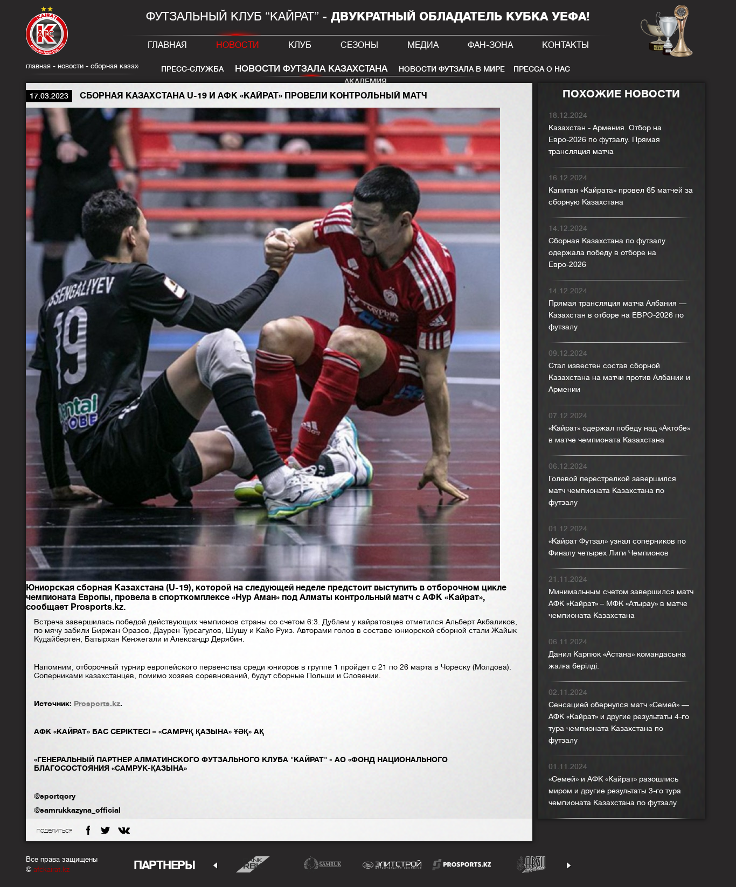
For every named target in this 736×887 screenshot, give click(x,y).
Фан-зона (490, 45)
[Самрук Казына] (322, 864)
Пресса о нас (541, 69)
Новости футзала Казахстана (311, 69)
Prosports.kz (97, 703)
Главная (167, 45)
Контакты (565, 45)
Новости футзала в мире (452, 69)
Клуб (299, 45)
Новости (237, 45)
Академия (365, 81)
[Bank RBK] (253, 864)
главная (38, 66)
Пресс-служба (192, 69)
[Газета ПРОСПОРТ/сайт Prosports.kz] (461, 864)
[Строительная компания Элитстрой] (392, 864)
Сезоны (359, 45)
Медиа (423, 45)
